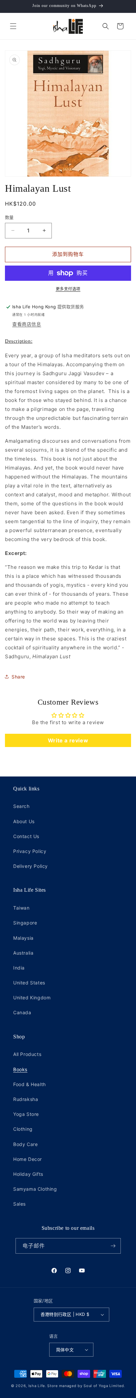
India (19, 968)
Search (21, 806)
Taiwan (21, 908)
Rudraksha (25, 1099)
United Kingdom (32, 997)
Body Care (25, 1144)
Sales (19, 1204)
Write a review (68, 740)
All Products (27, 1054)
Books (20, 1069)
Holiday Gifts (28, 1174)
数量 (9, 217)
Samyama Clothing (35, 1189)
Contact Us (26, 836)
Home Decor (27, 1159)
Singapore (25, 922)
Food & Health (29, 1084)
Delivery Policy (30, 866)
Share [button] (18, 676)
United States (29, 982)
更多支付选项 (68, 288)
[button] (13, 26)
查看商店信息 (26, 324)
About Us (24, 821)
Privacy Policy (29, 851)
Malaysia (23, 938)
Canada (22, 1012)
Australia (23, 953)
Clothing (23, 1129)
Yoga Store (26, 1114)
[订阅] (113, 1246)
